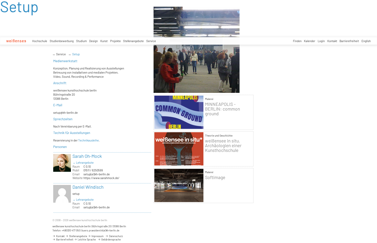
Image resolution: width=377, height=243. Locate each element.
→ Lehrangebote (83, 162)
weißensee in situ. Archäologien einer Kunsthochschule (223, 145)
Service (151, 41)
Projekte (115, 41)
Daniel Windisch (87, 187)
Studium (81, 41)
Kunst (104, 41)
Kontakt (332, 41)
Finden (297, 41)
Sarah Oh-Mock (87, 156)
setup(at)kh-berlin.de (96, 174)
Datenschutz (115, 236)
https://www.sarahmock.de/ (101, 178)
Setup (76, 54)
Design (93, 41)
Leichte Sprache (86, 239)
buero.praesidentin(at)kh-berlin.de (100, 230)
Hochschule (39, 41)
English (366, 41)
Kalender (309, 41)
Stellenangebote (133, 41)
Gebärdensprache (111, 239)
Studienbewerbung (62, 41)
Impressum (97, 236)
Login (321, 41)
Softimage (215, 177)
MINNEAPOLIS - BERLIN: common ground (222, 109)
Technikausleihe (88, 140)
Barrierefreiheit (349, 41)
